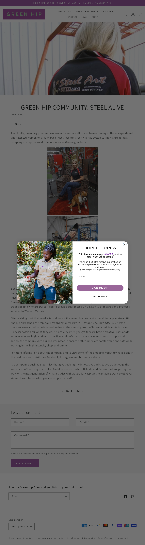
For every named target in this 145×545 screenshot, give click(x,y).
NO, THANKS (100, 296)
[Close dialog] (124, 244)
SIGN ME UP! (100, 288)
